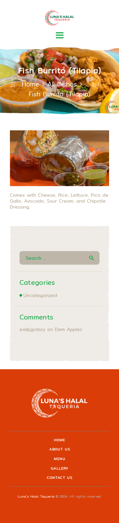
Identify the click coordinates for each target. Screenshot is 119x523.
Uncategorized (40, 295)
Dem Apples (68, 329)
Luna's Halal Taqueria (36, 496)
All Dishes (62, 84)
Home (30, 84)
